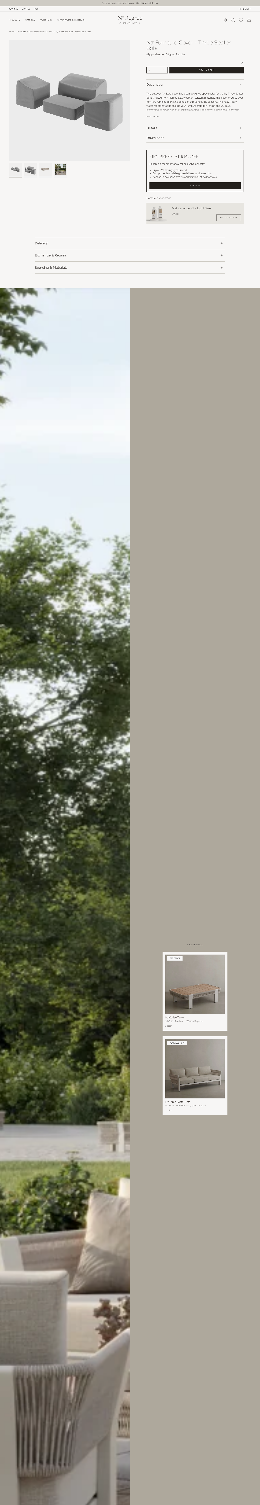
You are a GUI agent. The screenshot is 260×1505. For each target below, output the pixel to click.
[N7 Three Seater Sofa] (195, 1069)
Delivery (41, 243)
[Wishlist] (241, 20)
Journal (13, 9)
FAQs (36, 9)
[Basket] (249, 20)
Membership (245, 9)
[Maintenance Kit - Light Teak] (157, 213)
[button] (14, 20)
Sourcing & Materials (51, 267)
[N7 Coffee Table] (195, 984)
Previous (8, 100)
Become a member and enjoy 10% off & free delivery (130, 3)
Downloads (155, 138)
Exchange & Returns (51, 255)
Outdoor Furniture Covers (40, 32)
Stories (26, 9)
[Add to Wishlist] (195, 63)
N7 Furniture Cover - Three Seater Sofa (73, 32)
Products (22, 32)
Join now (195, 185)
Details (151, 128)
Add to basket (228, 218)
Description (155, 84)
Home (11, 32)
